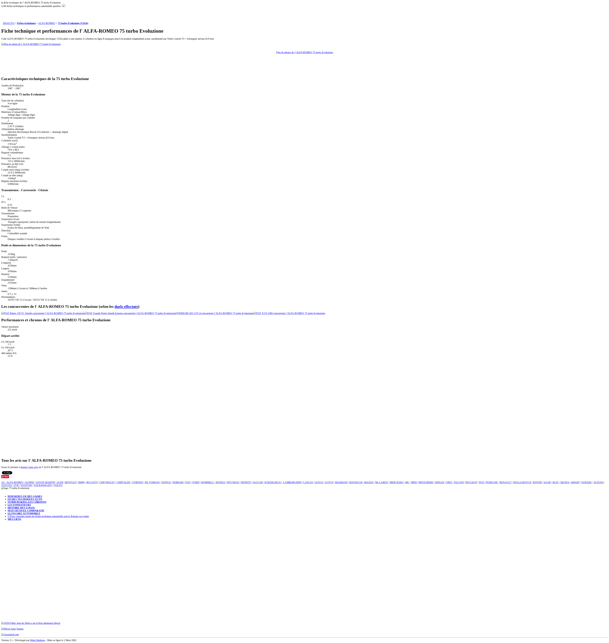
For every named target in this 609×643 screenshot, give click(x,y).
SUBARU (586, 482)
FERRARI (178, 482)
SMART (575, 482)
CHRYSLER (123, 482)
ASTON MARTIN (45, 482)
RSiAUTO (9, 23)
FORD (195, 482)
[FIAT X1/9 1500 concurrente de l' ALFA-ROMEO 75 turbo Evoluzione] (289, 313)
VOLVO (57, 485)
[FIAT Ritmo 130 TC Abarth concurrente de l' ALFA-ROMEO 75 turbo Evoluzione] (42, 313)
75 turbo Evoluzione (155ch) (73, 23)
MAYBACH (355, 482)
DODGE (166, 482)
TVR (16, 485)
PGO (481, 482)
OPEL (449, 482)
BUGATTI (92, 482)
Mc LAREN (381, 482)
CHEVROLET (107, 482)
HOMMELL (207, 482)
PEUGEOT (471, 482)
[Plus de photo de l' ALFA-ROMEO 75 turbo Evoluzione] (31, 44)
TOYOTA (6, 485)
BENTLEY (71, 482)
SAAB (547, 482)
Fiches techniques (26, 23)
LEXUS (319, 482)
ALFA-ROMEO (46, 23)
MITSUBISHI (426, 482)
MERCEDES (396, 482)
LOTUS (329, 482)
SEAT (555, 482)
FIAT (188, 482)
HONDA (220, 482)
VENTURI (26, 485)
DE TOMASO (152, 482)
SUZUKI (598, 482)
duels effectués (126, 306)
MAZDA (368, 482)
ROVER (537, 482)
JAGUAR (257, 482)
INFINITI (246, 482)
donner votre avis (29, 467)
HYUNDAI (233, 482)
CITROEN (137, 482)
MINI (414, 482)
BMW (81, 482)
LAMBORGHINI (292, 482)
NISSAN (439, 482)
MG (407, 482)
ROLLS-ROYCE (522, 482)
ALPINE (29, 482)
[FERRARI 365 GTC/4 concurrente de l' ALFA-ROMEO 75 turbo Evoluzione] (214, 313)
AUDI (60, 482)
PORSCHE (492, 482)
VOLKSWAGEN (43, 485)
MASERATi (341, 482)
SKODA (564, 482)
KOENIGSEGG (273, 482)
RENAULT (506, 482)
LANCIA (308, 482)
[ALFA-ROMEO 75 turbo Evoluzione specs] (64, 6)
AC (3, 482)
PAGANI (459, 482)
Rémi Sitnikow (37, 640)
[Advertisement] (96, 15)
